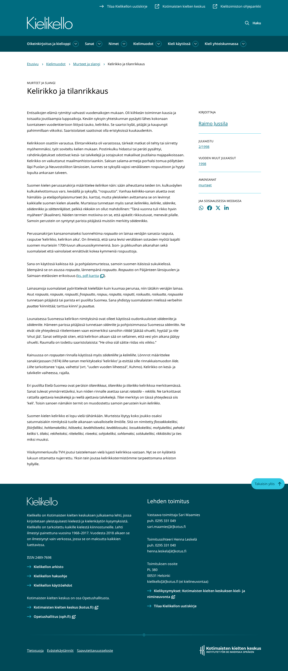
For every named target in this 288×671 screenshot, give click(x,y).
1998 (202, 163)
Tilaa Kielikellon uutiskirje (175, 606)
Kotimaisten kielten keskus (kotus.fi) (66, 607)
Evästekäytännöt (60, 650)
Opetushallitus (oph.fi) (55, 616)
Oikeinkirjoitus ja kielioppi (49, 43)
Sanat (89, 43)
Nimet (114, 43)
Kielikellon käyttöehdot (53, 585)
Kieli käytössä (179, 43)
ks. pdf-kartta (90, 275)
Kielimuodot (143, 43)
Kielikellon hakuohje (50, 576)
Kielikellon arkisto (48, 566)
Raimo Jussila (213, 123)
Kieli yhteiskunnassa (221, 43)
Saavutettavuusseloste (95, 650)
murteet (205, 185)
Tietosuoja (35, 650)
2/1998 (204, 146)
